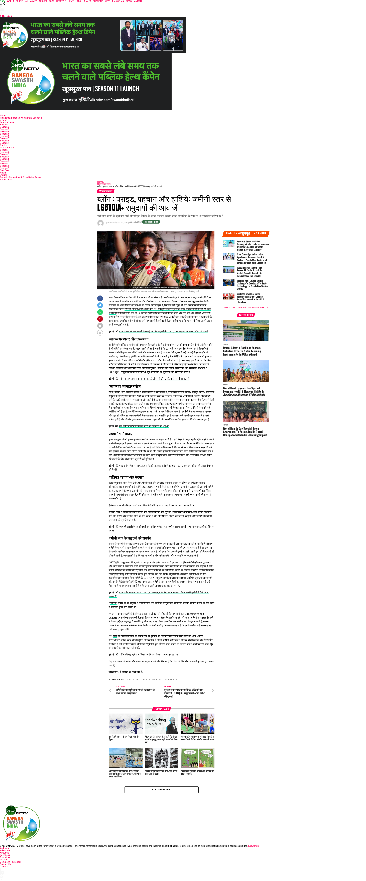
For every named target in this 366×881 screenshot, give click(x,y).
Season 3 (4, 129)
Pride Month (171, 680)
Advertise (5, 850)
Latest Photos (7, 147)
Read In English (151, 222)
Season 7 (4, 138)
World (10, 1)
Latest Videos (7, 122)
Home (3, 115)
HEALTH (71, 1)
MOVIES (33, 1)
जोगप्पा (113, 603)
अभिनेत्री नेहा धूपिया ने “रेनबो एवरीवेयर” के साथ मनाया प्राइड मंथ (148, 654)
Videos (3, 120)
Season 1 (4, 124)
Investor (4, 859)
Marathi (138, 1)
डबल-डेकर (117, 613)
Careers (4, 866)
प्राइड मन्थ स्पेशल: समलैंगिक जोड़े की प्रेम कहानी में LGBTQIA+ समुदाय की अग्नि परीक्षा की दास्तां (163, 331)
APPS (107, 1)
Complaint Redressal (10, 862)
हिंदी (26, 1)
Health (3, 172)
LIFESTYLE (61, 1)
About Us (4, 852)
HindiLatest (132, 680)
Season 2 (4, 127)
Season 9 (4, 143)
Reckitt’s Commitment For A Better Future (20, 177)
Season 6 (4, 136)
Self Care (4, 170)
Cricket (43, 1)
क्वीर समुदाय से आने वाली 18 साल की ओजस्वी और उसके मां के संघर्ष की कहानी (154, 378)
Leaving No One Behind (151, 680)
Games (87, 1)
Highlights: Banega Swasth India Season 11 (21, 117)
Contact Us (5, 864)
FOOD (51, 1)
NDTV (2, 1)
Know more (253, 846)
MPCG (129, 1)
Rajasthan (118, 1)
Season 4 (4, 131)
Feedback (5, 855)
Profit (19, 1)
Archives (4, 848)
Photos (3, 145)
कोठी (115, 636)
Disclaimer (5, 857)
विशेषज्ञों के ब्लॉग (104, 184)
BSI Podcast (6, 179)
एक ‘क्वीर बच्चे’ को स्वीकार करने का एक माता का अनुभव (144, 426)
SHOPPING (98, 1)
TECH (79, 1)
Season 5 (4, 133)
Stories (3, 175)
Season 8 (4, 140)
